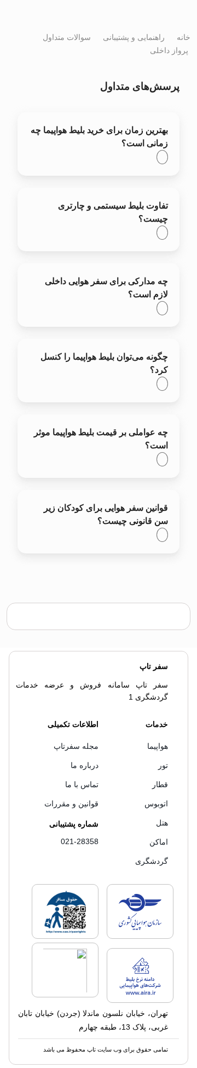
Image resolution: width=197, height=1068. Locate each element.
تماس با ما (82, 784)
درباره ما (85, 765)
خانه (182, 37)
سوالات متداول (65, 37)
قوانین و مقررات (71, 803)
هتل (162, 822)
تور (163, 765)
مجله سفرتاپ (76, 746)
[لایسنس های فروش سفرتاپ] (140, 936)
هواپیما (157, 746)
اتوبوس (156, 803)
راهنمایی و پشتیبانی (133, 37)
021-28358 (80, 841)
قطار (160, 784)
